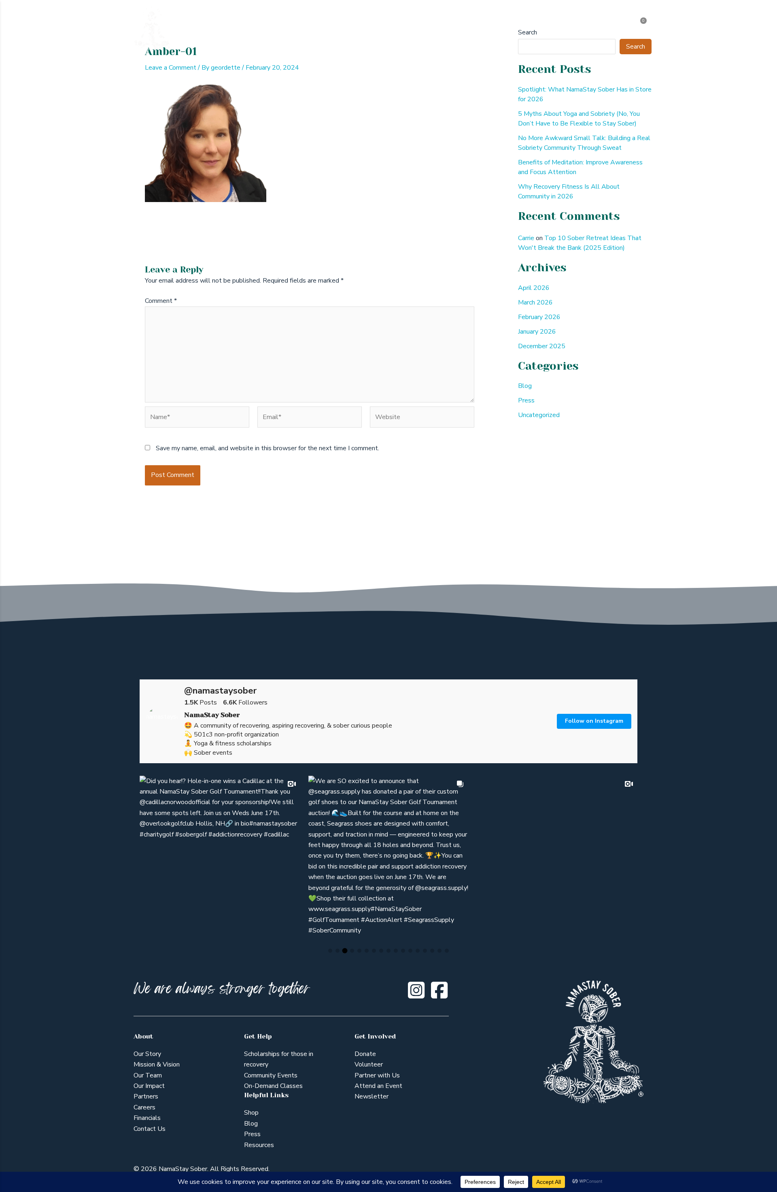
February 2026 (539, 317)
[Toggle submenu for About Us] (290, 28)
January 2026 (537, 331)
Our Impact (149, 1085)
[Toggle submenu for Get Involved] (498, 28)
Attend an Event (378, 1085)
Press (526, 400)
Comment (161, 300)
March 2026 (535, 302)
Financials (147, 1117)
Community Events (270, 1075)
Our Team (148, 1075)
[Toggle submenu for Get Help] (342, 28)
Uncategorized (539, 415)
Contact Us (150, 1128)
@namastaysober (220, 690)
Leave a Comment (170, 67)
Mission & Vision (157, 1064)
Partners (146, 1096)
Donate (365, 1053)
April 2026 (534, 287)
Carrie (526, 238)
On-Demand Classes (273, 1085)
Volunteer (369, 1064)
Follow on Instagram (594, 721)
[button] (330, 951)
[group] (220, 855)
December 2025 (541, 346)
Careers (144, 1107)
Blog (525, 385)
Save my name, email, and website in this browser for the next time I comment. (267, 448)
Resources (259, 1145)
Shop (251, 1112)
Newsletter (371, 1096)
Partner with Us (377, 1075)
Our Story (147, 1053)
